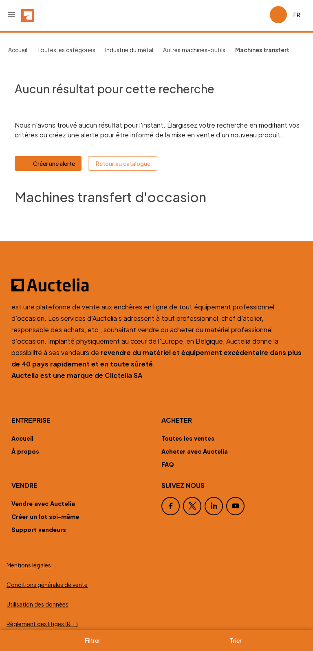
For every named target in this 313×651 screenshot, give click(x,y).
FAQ (167, 464)
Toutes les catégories (66, 49)
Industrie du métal (129, 49)
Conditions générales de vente (47, 584)
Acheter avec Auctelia (194, 451)
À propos (25, 451)
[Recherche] (240, 14)
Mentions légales (29, 565)
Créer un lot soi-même (45, 516)
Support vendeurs (38, 529)
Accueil (17, 49)
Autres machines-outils (194, 49)
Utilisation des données (37, 604)
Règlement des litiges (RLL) (42, 623)
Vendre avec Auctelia (43, 503)
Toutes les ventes (187, 438)
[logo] (27, 14)
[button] (11, 14)
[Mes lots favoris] (260, 14)
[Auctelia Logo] (156, 284)
